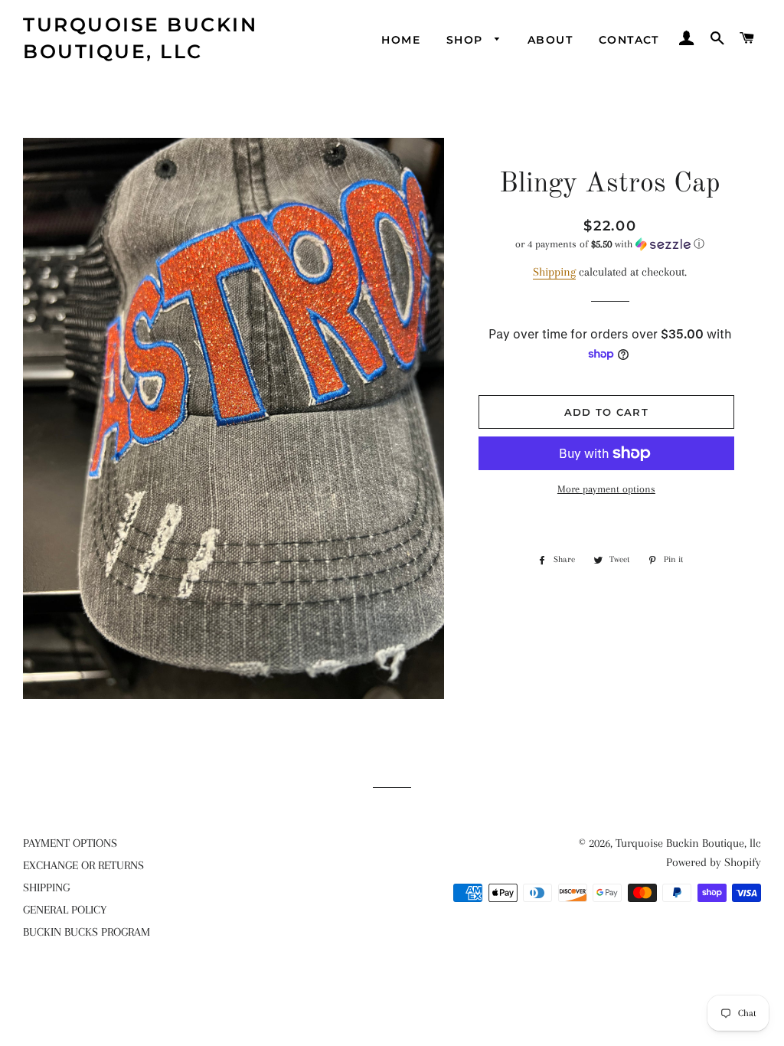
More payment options (606, 489)
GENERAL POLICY (64, 910)
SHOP (466, 40)
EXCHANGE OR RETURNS (83, 865)
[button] (610, 244)
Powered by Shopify (713, 862)
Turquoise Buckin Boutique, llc (140, 38)
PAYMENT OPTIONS (70, 843)
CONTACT (629, 40)
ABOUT (550, 40)
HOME (400, 40)
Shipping (554, 272)
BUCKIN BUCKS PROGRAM (86, 932)
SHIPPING (46, 887)
